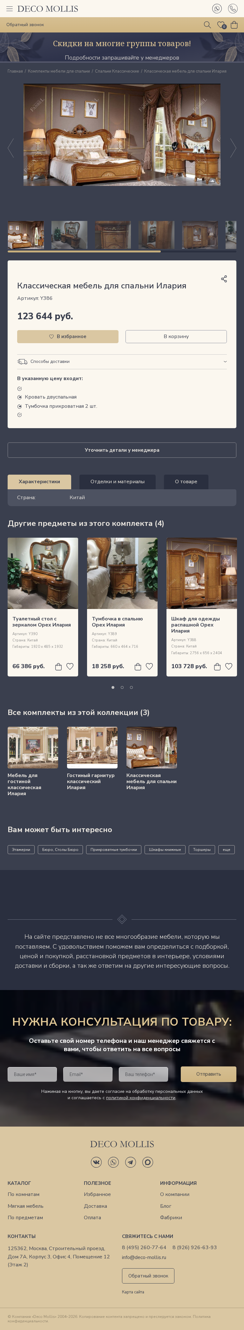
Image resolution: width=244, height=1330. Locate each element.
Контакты (22, 1236)
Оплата (92, 1218)
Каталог (19, 1183)
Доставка (95, 1206)
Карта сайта (133, 1292)
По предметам (25, 1218)
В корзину (176, 336)
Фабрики (171, 1218)
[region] (122, 235)
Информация (178, 1183)
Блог (165, 1206)
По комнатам (23, 1195)
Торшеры (202, 849)
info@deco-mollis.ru (144, 1258)
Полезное (97, 1183)
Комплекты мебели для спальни (59, 71)
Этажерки (21, 849)
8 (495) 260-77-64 (144, 1248)
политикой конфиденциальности (140, 1098)
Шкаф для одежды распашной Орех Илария (195, 624)
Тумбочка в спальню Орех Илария (117, 621)
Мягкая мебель (26, 1206)
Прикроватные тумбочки (114, 849)
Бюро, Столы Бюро (60, 849)
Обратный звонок (148, 1276)
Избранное (97, 1195)
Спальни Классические (117, 71)
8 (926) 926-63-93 (195, 1248)
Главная (15, 71)
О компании (174, 1195)
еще (226, 849)
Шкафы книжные (165, 849)
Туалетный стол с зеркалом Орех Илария (41, 621)
